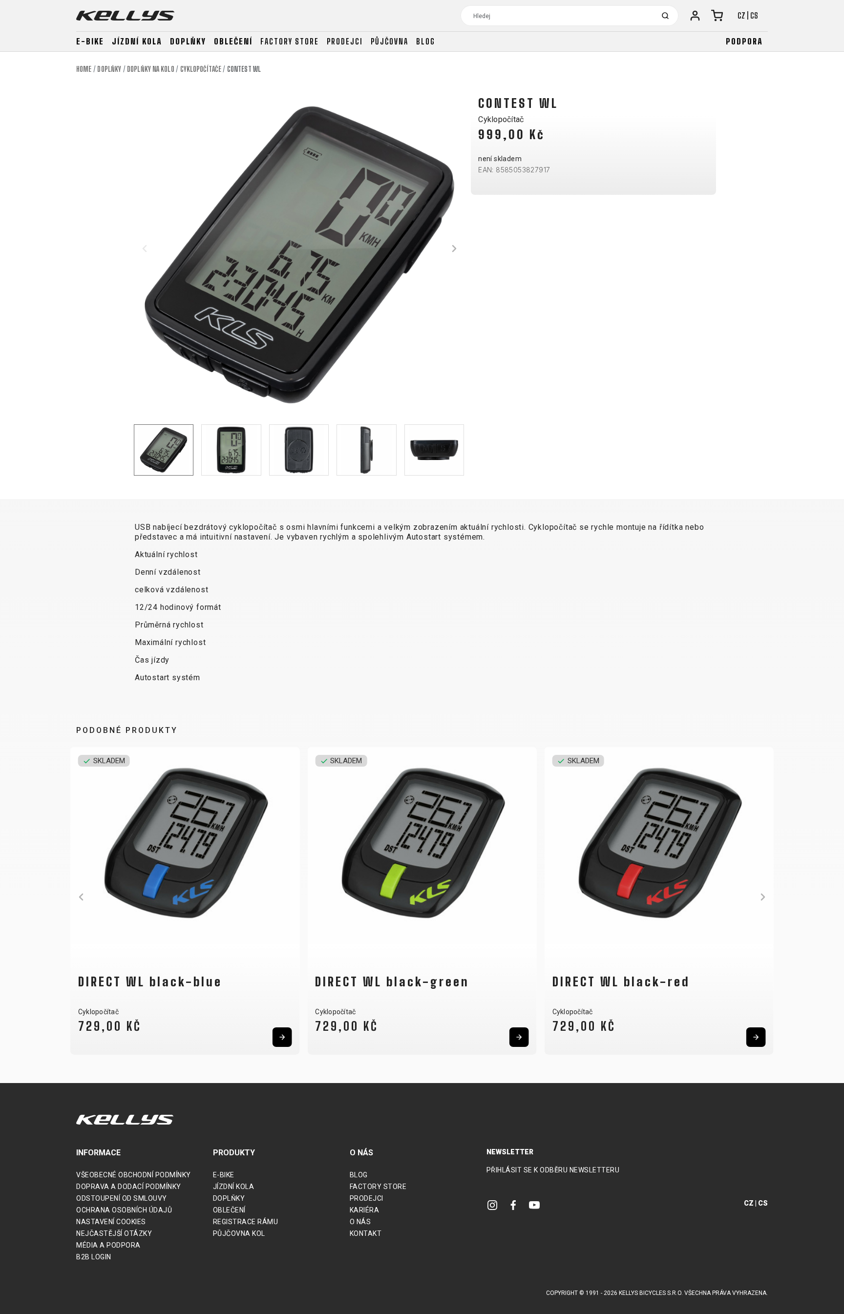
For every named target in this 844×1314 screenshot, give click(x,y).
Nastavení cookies (111, 1222)
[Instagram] (492, 1204)
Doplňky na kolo (150, 69)
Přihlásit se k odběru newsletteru (553, 1170)
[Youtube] (534, 1204)
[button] (144, 248)
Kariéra (365, 1210)
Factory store (289, 41)
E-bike (90, 41)
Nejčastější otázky (114, 1233)
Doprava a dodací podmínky (128, 1186)
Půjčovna (389, 41)
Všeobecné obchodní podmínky (133, 1175)
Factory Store (378, 1186)
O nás (360, 1222)
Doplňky (188, 41)
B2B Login (93, 1257)
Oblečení (233, 41)
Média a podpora (108, 1245)
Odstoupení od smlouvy (121, 1198)
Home (83, 69)
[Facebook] (513, 1204)
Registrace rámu (245, 1222)
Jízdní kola (137, 41)
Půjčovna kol (239, 1233)
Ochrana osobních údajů (124, 1210)
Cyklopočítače (200, 69)
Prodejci (345, 41)
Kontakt (366, 1233)
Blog (425, 41)
